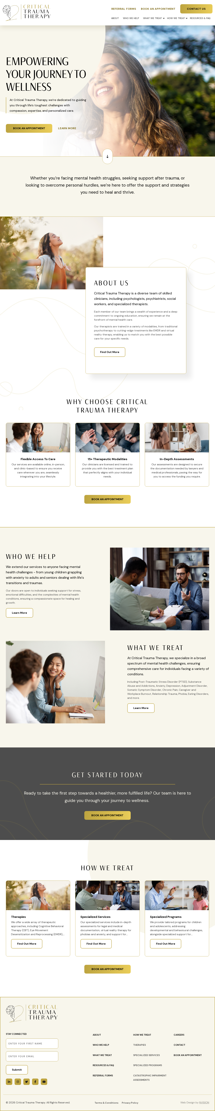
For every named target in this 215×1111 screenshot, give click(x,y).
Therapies (139, 1044)
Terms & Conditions (106, 1102)
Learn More (19, 613)
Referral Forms (123, 9)
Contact (179, 1044)
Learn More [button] (67, 128)
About (115, 18)
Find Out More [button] (26, 943)
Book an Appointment (158, 9)
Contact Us (196, 9)
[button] (107, 156)
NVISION (204, 1102)
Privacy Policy (130, 1102)
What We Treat (152, 18)
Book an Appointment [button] (29, 128)
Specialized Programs (147, 1065)
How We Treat (176, 18)
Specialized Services (146, 1055)
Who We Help (131, 18)
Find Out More (109, 352)
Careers (179, 1034)
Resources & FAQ (200, 18)
